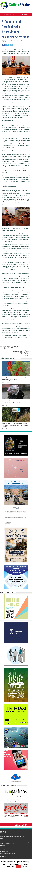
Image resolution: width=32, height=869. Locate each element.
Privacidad (8, 853)
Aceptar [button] (19, 866)
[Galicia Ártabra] (16, 5)
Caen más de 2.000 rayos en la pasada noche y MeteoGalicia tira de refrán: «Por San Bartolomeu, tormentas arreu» (15, 379)
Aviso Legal (3, 853)
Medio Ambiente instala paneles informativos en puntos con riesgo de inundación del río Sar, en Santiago (15, 425)
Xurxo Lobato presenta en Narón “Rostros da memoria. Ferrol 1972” (11, 347)
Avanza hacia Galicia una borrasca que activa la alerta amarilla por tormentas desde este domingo (15, 402)
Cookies (13, 853)
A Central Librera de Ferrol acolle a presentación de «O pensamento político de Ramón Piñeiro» (20, 353)
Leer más (24, 866)
